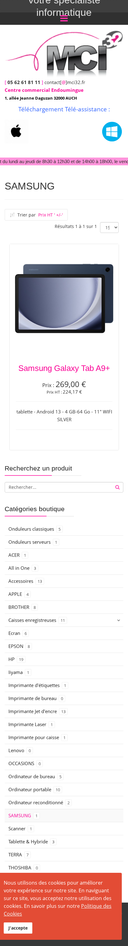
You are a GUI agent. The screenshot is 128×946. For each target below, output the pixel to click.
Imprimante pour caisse (37, 737)
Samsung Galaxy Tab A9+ (64, 368)
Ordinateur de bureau (35, 776)
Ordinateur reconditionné (39, 802)
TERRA (18, 854)
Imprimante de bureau (35, 698)
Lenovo (19, 750)
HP (15, 659)
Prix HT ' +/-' (50, 215)
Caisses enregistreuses (36, 620)
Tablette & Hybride (31, 841)
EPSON (19, 646)
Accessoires (25, 581)
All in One (22, 568)
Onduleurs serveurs (32, 542)
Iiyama (18, 672)
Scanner (20, 828)
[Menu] (64, 18)
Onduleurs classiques (34, 529)
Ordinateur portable (34, 789)
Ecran (17, 633)
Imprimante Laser (30, 724)
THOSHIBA (23, 867)
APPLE (18, 594)
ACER (17, 555)
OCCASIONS (24, 763)
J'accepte (18, 928)
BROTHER (22, 607)
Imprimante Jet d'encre (37, 711)
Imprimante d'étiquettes (37, 685)
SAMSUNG (23, 815)
